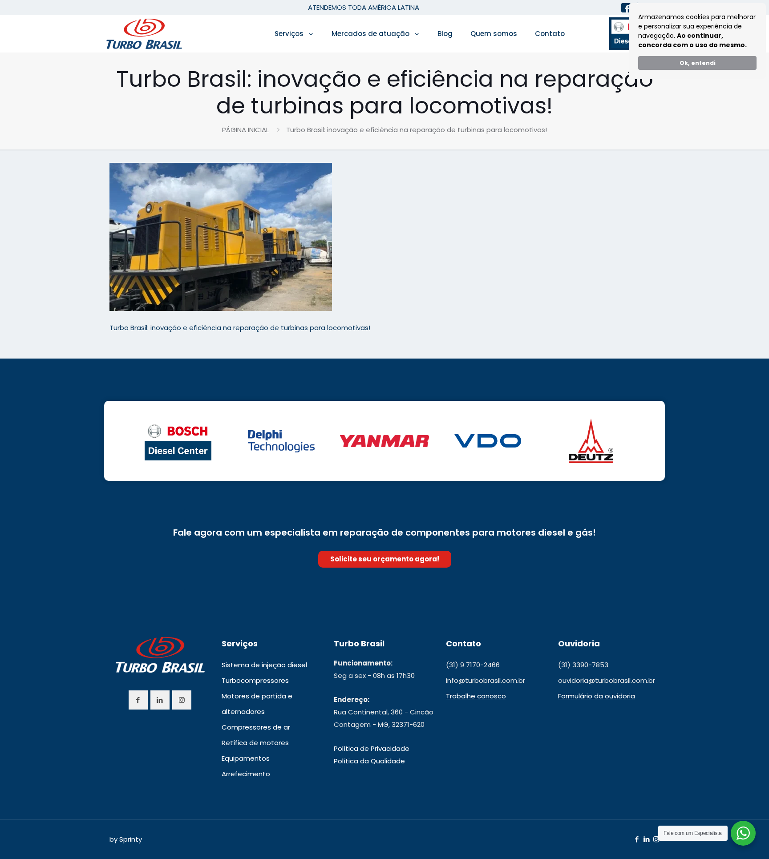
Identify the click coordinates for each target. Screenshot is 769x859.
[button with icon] (138, 700)
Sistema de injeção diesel (264, 664)
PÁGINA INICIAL (245, 129)
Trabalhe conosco (476, 696)
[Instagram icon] (656, 839)
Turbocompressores (255, 680)
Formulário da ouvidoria (596, 696)
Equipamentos (246, 758)
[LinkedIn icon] (646, 839)
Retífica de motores (255, 742)
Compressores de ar (256, 727)
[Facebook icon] (636, 839)
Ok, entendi (698, 63)
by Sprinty (125, 839)
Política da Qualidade (369, 761)
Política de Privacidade (371, 748)
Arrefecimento (246, 773)
